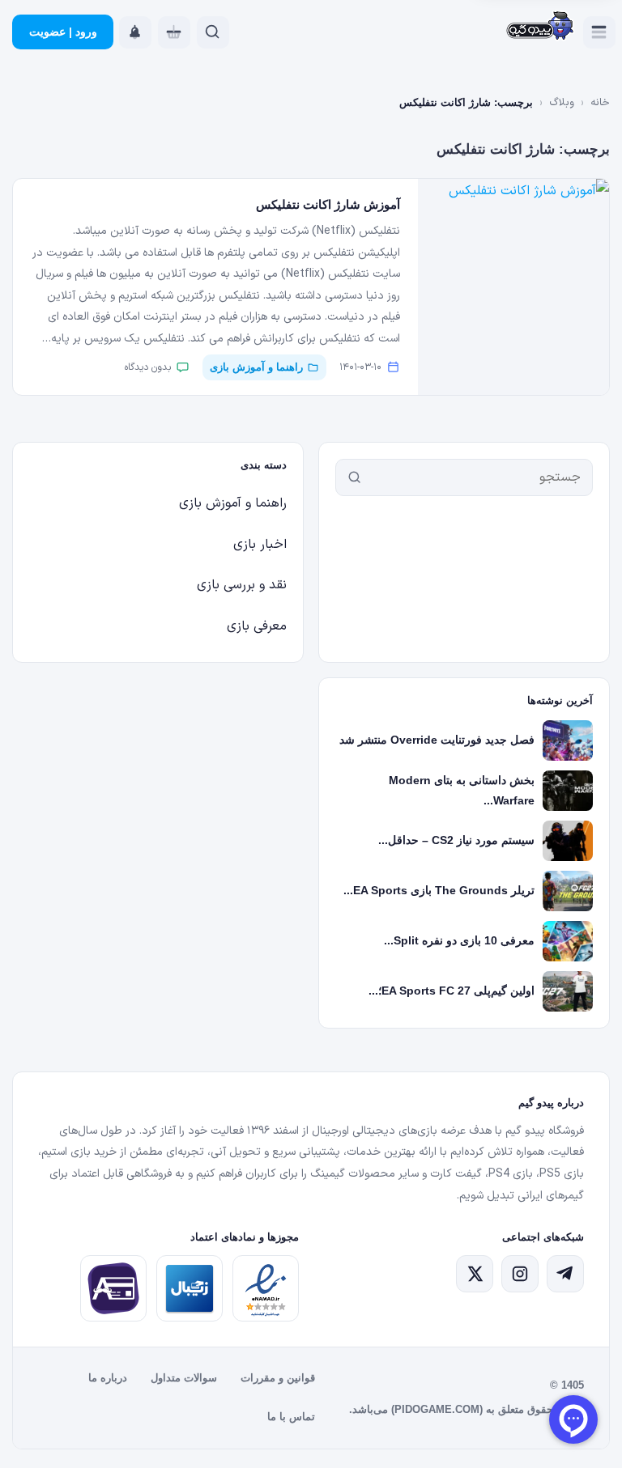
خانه (600, 103)
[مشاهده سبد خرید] (174, 32)
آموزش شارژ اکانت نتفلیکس (328, 204)
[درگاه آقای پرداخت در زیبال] (113, 1288)
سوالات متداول (184, 1378)
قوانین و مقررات (278, 1378)
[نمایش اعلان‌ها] (135, 32)
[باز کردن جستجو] (213, 32)
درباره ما (107, 1378)
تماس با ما (291, 1417)
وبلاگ (561, 103)
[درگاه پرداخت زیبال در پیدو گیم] (189, 1288)
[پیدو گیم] (540, 27)
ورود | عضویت (63, 31)
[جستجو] (354, 477)
